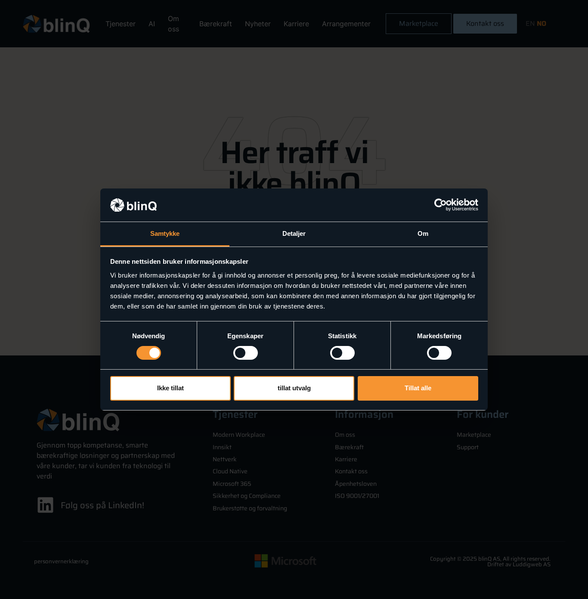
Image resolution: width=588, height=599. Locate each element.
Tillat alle (418, 388)
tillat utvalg (294, 388)
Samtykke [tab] (165, 233)
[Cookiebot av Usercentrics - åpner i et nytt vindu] (440, 204)
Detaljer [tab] (294, 233)
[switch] (245, 353)
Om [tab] (423, 233)
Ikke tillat (170, 388)
